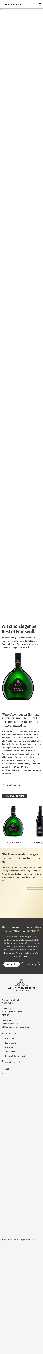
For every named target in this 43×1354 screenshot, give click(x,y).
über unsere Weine (15, 796)
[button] (40, 4)
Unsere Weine (11, 785)
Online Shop (10, 1034)
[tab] (19, 614)
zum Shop (31, 964)
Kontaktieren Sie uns (13, 953)
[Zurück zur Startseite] (12, 4)
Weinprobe (11, 964)
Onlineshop (25, 956)
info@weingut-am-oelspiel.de (15, 1027)
